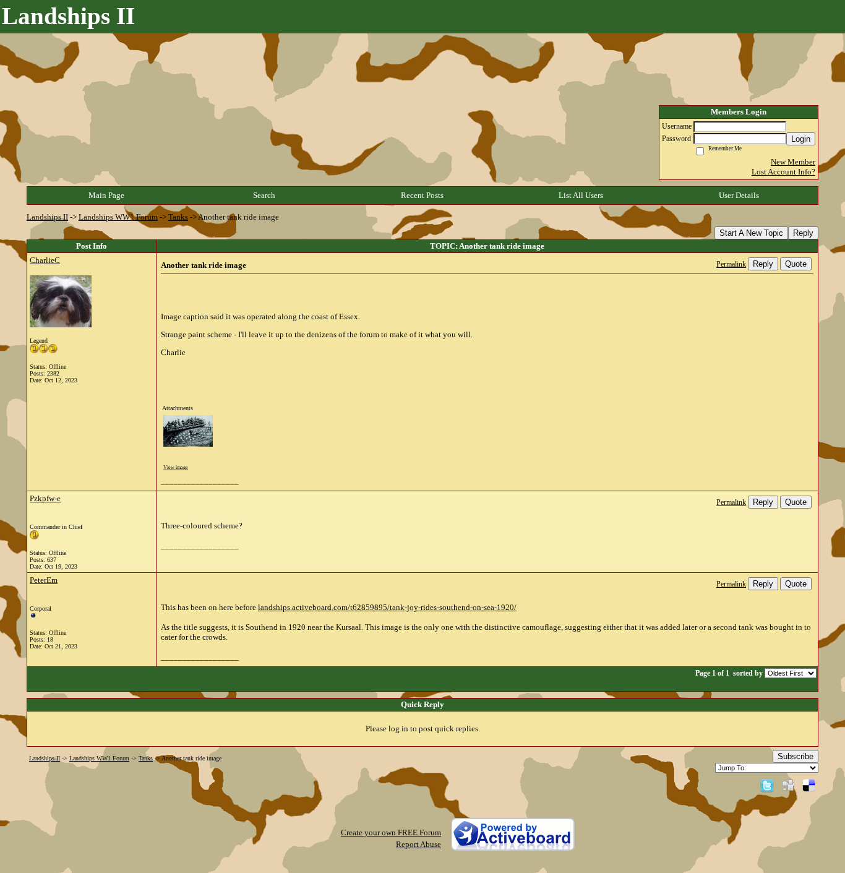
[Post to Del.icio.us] (808, 784)
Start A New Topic (751, 233)
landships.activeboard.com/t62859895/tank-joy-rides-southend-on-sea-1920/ (387, 607)
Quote (796, 264)
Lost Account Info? (783, 171)
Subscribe (795, 756)
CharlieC (45, 260)
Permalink (731, 264)
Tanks (178, 216)
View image (175, 467)
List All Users (581, 195)
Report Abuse (418, 844)
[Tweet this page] (767, 784)
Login (800, 139)
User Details (739, 195)
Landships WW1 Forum (118, 216)
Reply (803, 233)
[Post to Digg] (788, 784)
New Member (793, 161)
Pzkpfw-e (45, 498)
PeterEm (44, 580)
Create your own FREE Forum (391, 832)
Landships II (47, 216)
